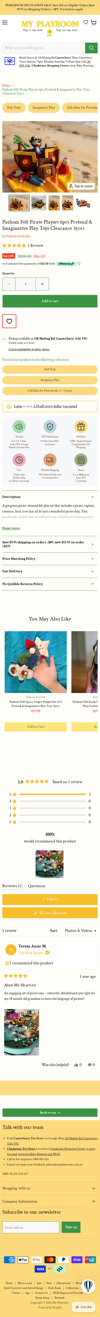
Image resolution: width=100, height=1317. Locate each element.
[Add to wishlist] (9, 321)
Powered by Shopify (50, 1308)
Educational (63, 1283)
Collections (72, 1288)
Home (6, 86)
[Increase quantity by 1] (42, 284)
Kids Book (54, 1288)
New (49, 1283)
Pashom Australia (18, 236)
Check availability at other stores (29, 349)
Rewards (60, 1298)
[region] (50, 864)
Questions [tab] (36, 887)
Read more (11, 528)
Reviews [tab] (12, 887)
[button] (86, 22)
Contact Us (41, 1293)
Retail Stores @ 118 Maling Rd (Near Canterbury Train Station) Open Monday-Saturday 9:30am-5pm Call (55, 60)
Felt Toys (14, 107)
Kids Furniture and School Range (23, 1288)
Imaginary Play (44, 107)
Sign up (71, 1227)
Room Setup (42, 1298)
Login (18, 406)
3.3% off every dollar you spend (55, 406)
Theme (16, 1293)
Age (27, 1293)
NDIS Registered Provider (68, 1293)
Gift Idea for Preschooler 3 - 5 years (50, 391)
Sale (39, 1283)
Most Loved (25, 1283)
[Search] (91, 48)
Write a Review (60, 914)
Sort (54, 930)
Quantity (8, 273)
